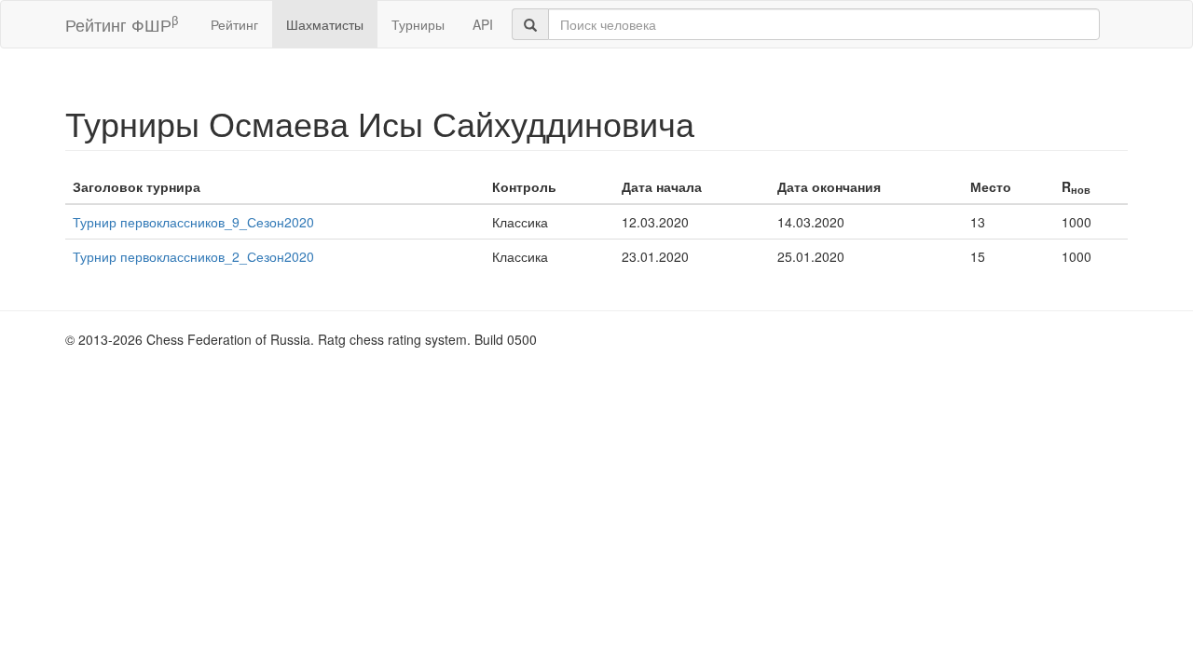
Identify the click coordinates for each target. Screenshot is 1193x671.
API (483, 24)
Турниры (418, 24)
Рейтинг (234, 24)
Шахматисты (324, 24)
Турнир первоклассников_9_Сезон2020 (193, 221)
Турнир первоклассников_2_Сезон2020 (193, 256)
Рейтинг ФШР (121, 23)
